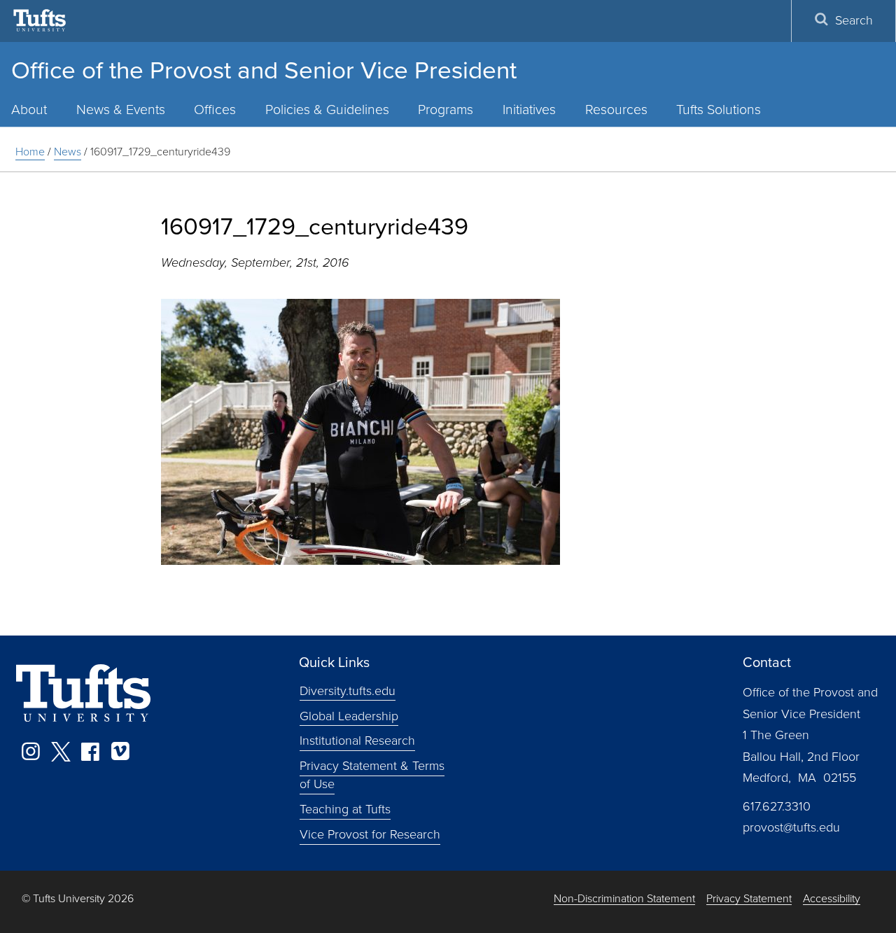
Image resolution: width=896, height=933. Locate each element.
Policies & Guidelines (327, 109)
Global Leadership (349, 715)
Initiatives (529, 109)
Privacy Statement (749, 899)
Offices (215, 109)
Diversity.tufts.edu (348, 690)
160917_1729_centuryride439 (160, 151)
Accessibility (831, 899)
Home (30, 151)
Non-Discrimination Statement (624, 899)
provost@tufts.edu (791, 827)
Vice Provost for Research (370, 834)
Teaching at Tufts (345, 809)
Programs (445, 109)
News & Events (120, 109)
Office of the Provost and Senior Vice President (264, 70)
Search (854, 20)
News (67, 151)
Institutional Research (357, 740)
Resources (616, 109)
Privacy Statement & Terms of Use (372, 775)
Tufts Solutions (718, 109)
